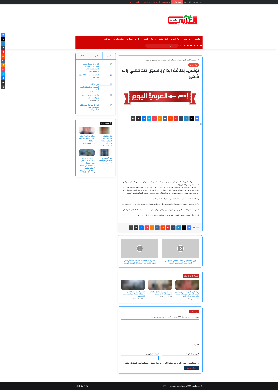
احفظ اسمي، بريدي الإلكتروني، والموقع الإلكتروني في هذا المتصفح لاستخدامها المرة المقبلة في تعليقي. (160, 363)
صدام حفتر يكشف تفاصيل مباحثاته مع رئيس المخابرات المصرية (161, 293)
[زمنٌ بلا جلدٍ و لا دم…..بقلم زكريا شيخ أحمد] (106, 108)
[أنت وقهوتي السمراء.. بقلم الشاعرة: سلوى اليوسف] (104, 130)
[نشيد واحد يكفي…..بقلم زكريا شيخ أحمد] (106, 98)
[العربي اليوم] (182, 20)
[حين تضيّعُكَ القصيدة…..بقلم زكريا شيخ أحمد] (106, 87)
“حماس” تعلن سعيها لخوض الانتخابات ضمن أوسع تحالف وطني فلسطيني (134, 294)
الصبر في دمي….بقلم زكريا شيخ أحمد (89, 76)
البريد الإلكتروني (192, 354)
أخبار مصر (187, 39)
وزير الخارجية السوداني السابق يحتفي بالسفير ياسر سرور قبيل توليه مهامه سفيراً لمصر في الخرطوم (187, 294)
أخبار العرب (175, 39)
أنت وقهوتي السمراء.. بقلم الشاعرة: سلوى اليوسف (149, 2)
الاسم (196, 344)
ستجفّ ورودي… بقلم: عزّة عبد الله (105, 159)
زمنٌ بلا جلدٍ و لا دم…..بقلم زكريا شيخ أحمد (89, 106)
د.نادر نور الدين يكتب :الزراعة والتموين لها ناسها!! (87, 138)
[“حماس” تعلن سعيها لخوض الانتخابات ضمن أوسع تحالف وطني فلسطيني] (133, 285)
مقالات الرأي (118, 39)
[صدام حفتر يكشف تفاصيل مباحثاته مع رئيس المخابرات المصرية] (160, 285)
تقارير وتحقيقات (133, 39)
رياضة (153, 39)
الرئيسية (197, 39)
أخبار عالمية (163, 39)
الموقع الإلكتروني (152, 354)
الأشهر (109, 56)
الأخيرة (96, 56)
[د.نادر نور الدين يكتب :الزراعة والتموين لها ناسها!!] (87, 130)
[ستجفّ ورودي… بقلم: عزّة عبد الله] (104, 152)
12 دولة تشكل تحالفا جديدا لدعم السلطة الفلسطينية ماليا (91, 66)
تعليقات (82, 56)
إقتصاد (145, 39)
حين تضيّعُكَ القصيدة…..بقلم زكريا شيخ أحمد (89, 87)
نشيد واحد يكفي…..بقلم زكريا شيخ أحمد (90, 96)
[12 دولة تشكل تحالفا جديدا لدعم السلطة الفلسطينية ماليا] (106, 67)
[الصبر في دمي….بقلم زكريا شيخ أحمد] (106, 78)
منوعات (107, 39)
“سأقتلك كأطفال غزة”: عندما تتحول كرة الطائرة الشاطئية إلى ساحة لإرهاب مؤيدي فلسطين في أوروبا (87, 164)
